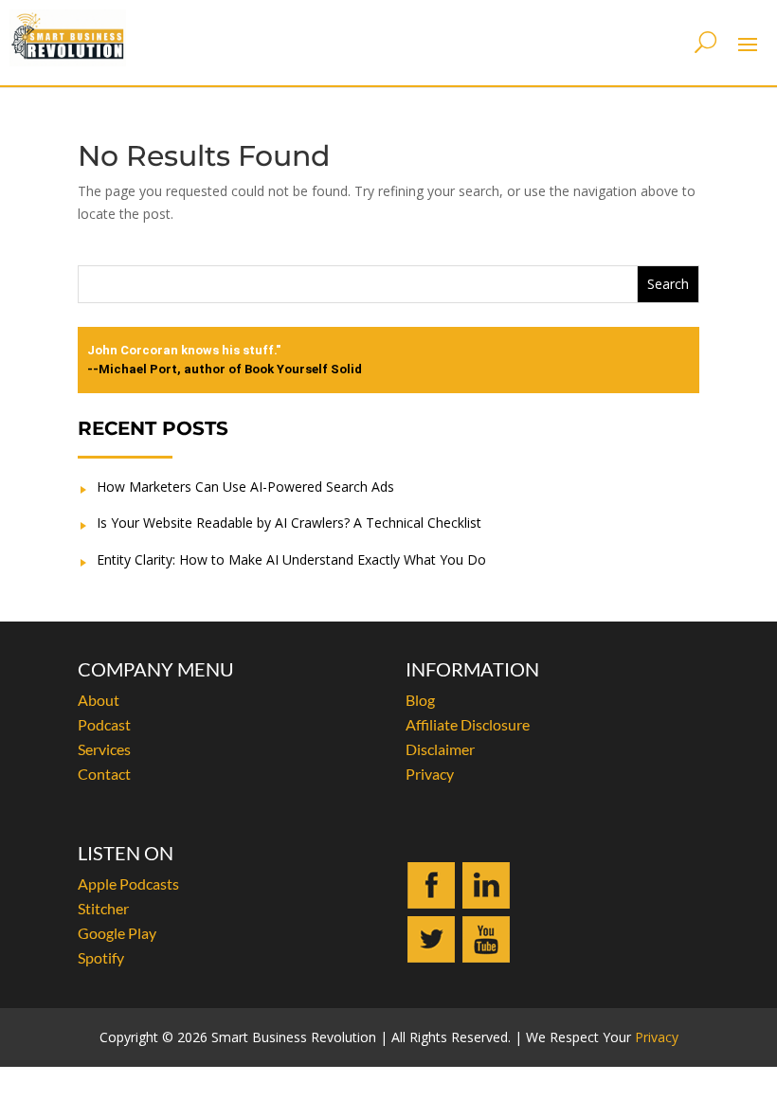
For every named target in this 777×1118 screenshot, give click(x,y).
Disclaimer (440, 749)
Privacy (430, 774)
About (98, 700)
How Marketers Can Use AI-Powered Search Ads (245, 487)
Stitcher (103, 908)
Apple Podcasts (128, 884)
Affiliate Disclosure (468, 724)
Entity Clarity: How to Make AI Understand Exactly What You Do (291, 559)
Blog (420, 700)
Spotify (101, 957)
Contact (104, 774)
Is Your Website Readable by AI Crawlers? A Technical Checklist (289, 523)
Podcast (104, 724)
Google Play (117, 933)
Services (104, 749)
